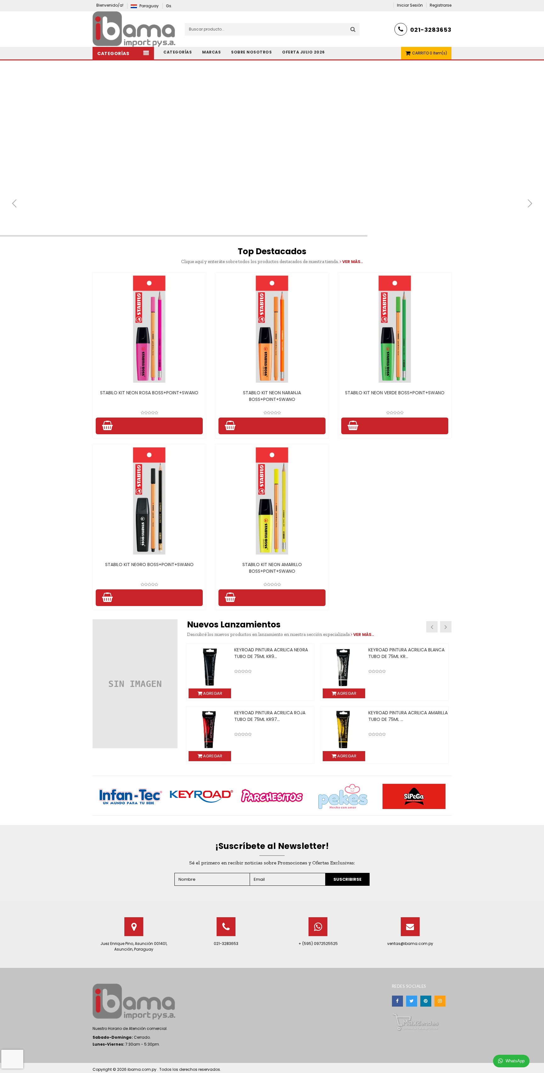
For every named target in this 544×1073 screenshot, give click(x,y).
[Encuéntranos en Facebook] (397, 1001)
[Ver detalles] (149, 329)
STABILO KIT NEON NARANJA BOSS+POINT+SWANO (272, 396)
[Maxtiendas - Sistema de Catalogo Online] (415, 1021)
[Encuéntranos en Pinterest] (425, 1001)
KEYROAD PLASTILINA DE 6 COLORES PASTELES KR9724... (271, 716)
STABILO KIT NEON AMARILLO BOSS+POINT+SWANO (272, 567)
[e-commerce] (134, 28)
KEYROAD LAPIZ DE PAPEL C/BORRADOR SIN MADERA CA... (267, 653)
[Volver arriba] (537, 1062)
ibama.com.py (142, 1069)
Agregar (212, 693)
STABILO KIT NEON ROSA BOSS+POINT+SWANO (149, 393)
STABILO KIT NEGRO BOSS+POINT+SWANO (149, 564)
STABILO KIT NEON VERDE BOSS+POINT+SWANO (395, 393)
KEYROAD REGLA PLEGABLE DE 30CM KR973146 (406, 716)
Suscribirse (347, 879)
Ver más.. (352, 262)
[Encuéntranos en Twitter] (411, 1001)
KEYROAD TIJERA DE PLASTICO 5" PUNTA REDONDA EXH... (402, 653)
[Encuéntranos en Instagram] (439, 1001)
